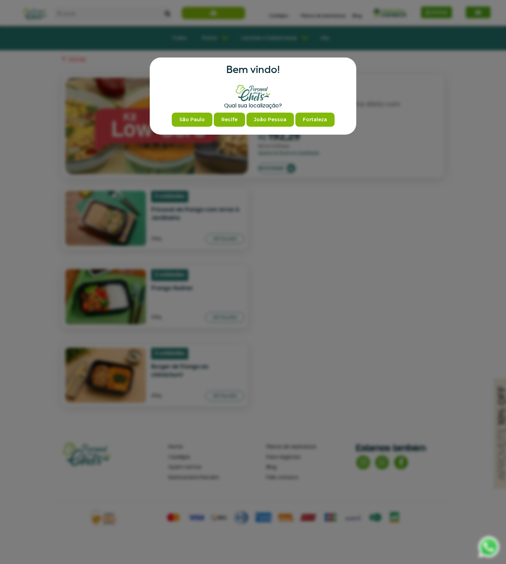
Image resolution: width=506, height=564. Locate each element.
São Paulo (192, 119)
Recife (229, 119)
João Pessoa (270, 119)
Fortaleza (315, 119)
